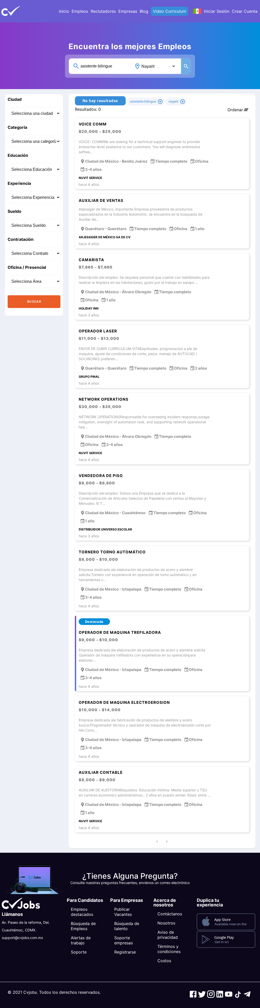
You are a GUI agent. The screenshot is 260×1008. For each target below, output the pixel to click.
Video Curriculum (169, 11)
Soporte (79, 952)
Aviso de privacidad (167, 935)
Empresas (127, 11)
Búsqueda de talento (126, 926)
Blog (144, 11)
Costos (164, 960)
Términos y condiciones (169, 949)
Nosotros (166, 923)
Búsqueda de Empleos (83, 926)
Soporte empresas (123, 940)
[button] (19, 11)
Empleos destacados (82, 912)
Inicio (64, 11)
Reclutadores (103, 11)
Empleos (80, 11)
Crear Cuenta (244, 11)
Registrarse (125, 952)
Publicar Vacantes (123, 912)
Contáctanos (169, 913)
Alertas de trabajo (81, 940)
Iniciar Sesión (216, 11)
